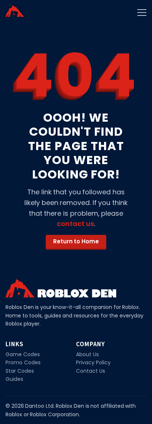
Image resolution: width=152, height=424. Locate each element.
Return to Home (76, 241)
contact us (75, 223)
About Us (87, 354)
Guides (14, 379)
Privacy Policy (93, 362)
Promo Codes (23, 362)
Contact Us (90, 371)
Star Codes (20, 371)
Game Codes (23, 354)
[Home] (15, 11)
